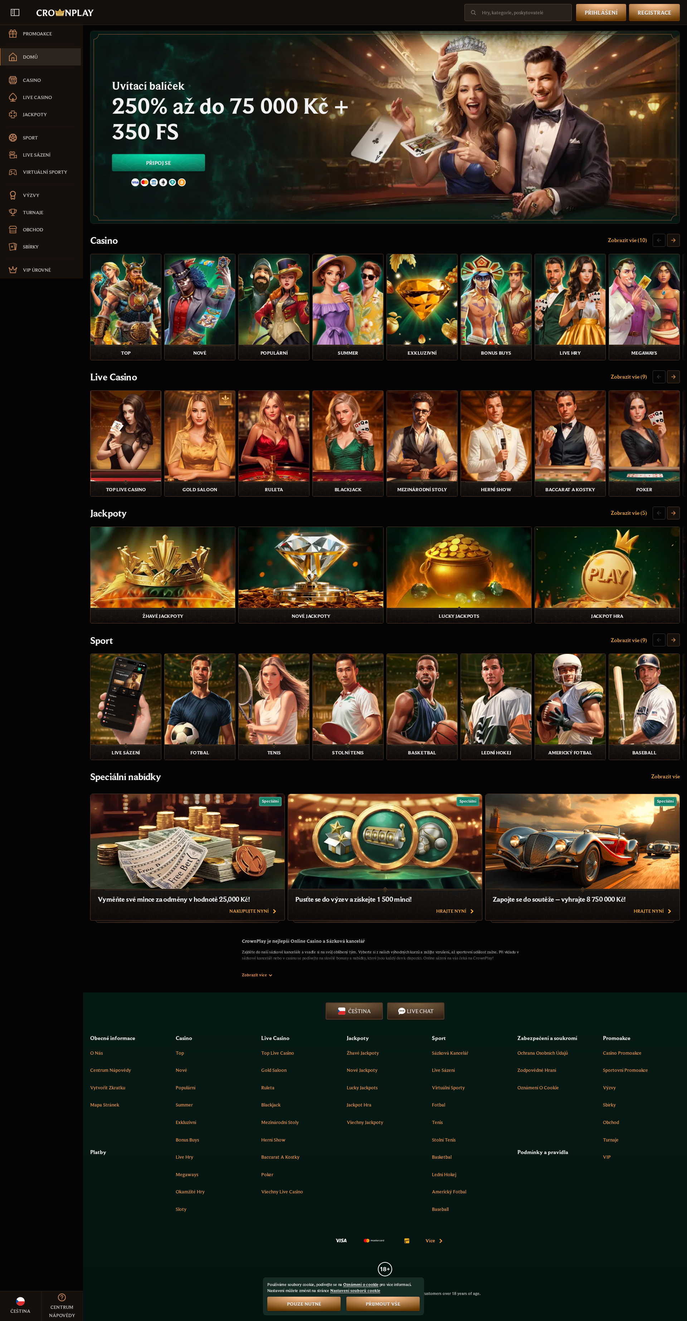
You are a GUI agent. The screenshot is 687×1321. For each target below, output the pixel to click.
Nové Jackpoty (362, 1070)
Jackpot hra (359, 1104)
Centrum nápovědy (110, 1070)
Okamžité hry (190, 1191)
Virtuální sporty (448, 1087)
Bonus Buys (187, 1140)
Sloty (181, 1209)
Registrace (654, 12)
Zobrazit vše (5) (629, 512)
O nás (96, 1053)
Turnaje (611, 1140)
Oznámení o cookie (538, 1087)
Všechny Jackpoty (365, 1122)
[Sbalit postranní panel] (15, 12)
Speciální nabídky (125, 776)
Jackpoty (108, 513)
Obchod (611, 1122)
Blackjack (271, 1104)
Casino (104, 240)
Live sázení (443, 1070)
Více (430, 1240)
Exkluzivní (186, 1122)
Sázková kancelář (450, 1053)
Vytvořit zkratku (107, 1087)
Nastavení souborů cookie (355, 1290)
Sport (101, 640)
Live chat (420, 1011)
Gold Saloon (274, 1070)
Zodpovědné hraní (536, 1070)
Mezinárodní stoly (280, 1122)
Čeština (359, 1011)
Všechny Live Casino (282, 1191)
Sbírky (609, 1104)
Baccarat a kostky (280, 1157)
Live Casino (113, 377)
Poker (267, 1174)
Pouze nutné (304, 1304)
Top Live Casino (277, 1053)
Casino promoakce (622, 1053)
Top (180, 1053)
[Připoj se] (385, 127)
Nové (181, 1070)
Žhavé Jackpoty (363, 1053)
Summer (184, 1104)
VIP (607, 1157)
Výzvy (609, 1087)
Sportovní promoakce (625, 1070)
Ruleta (267, 1087)
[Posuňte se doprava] (673, 240)
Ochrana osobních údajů (542, 1053)
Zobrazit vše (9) (629, 376)
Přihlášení (601, 12)
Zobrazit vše (665, 776)
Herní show (273, 1140)
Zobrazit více (254, 974)
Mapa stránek (104, 1104)
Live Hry (184, 1157)
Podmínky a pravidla (542, 1151)
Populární (185, 1087)
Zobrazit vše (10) (627, 239)
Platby (98, 1151)
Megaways (187, 1174)
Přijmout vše (383, 1304)
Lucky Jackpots (362, 1087)
